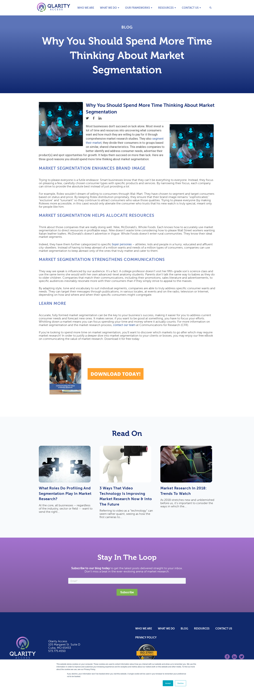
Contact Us (190, 7)
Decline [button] (180, 683)
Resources (166, 7)
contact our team (124, 325)
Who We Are (85, 7)
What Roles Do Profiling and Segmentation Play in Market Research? (65, 493)
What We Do (108, 7)
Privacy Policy (146, 637)
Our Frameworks (137, 7)
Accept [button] (168, 683)
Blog (126, 27)
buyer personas (122, 244)
